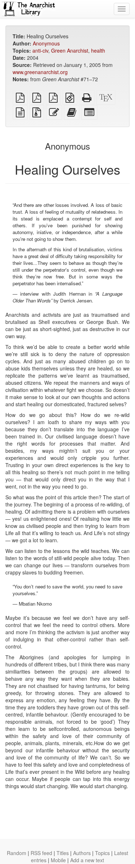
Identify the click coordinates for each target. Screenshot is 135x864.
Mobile (58, 860)
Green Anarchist (69, 50)
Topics (102, 852)
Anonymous (46, 43)
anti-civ (40, 50)
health (98, 50)
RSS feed (41, 852)
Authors (82, 852)
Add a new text (87, 860)
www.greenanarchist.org (40, 72)
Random (16, 852)
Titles (63, 852)
